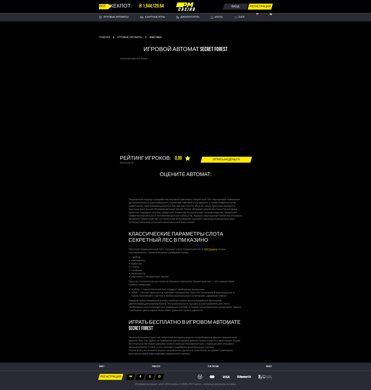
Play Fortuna (213, 366)
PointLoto (156, 366)
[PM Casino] (185, 6)
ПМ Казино (210, 249)
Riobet (101, 366)
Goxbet (269, 366)
